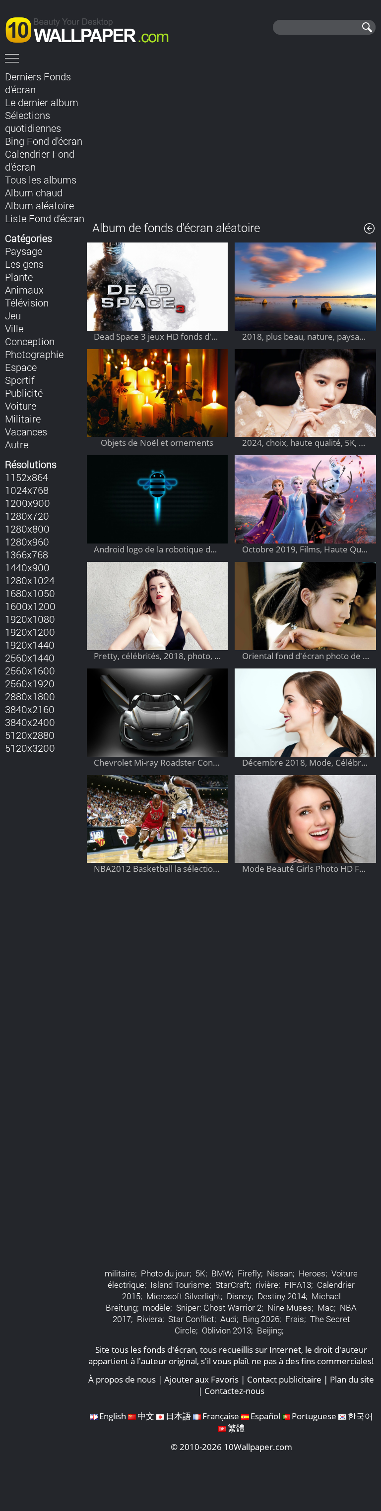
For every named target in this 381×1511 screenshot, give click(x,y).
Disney (239, 1296)
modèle (156, 1307)
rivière (266, 1284)
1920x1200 (30, 631)
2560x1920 (30, 683)
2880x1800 (30, 696)
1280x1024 (30, 580)
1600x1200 (30, 606)
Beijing (269, 1330)
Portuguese (314, 1416)
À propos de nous (122, 1379)
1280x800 (27, 528)
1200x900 (27, 502)
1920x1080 (30, 618)
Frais (294, 1319)
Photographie (34, 354)
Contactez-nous (234, 1390)
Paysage (23, 250)
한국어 (360, 1416)
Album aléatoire (39, 205)
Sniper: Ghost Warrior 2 (218, 1307)
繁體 (236, 1428)
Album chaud (34, 192)
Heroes (312, 1273)
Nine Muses (289, 1307)
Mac (326, 1307)
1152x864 (26, 477)
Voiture (20, 405)
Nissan (280, 1273)
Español (265, 1416)
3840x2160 (30, 709)
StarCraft (232, 1284)
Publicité (24, 392)
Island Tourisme (179, 1284)
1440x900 (27, 567)
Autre (16, 444)
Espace (21, 367)
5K (200, 1273)
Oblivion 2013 (226, 1330)
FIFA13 (297, 1284)
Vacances (26, 431)
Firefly (249, 1273)
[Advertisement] (231, 138)
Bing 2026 (261, 1319)
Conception (30, 341)
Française (220, 1416)
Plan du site (352, 1379)
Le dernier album (41, 102)
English (112, 1416)
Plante (19, 276)
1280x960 (27, 541)
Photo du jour (165, 1273)
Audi (228, 1319)
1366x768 (26, 554)
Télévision (27, 302)
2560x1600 (30, 670)
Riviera (149, 1319)
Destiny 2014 (281, 1296)
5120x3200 (30, 747)
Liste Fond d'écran (44, 218)
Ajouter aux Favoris (201, 1379)
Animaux (24, 289)
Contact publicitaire (284, 1379)
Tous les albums (40, 179)
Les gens (24, 263)
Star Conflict (191, 1319)
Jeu (13, 315)
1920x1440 (30, 644)
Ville (14, 328)
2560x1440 (30, 657)
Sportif (20, 379)
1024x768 (27, 490)
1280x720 (27, 515)
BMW (221, 1273)
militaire (120, 1273)
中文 (145, 1416)
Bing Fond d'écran (43, 140)
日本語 (178, 1416)
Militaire (23, 418)
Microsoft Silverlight (183, 1296)
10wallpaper (92, 28)
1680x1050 (30, 593)
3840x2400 (30, 722)
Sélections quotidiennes (33, 121)
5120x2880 (30, 734)
